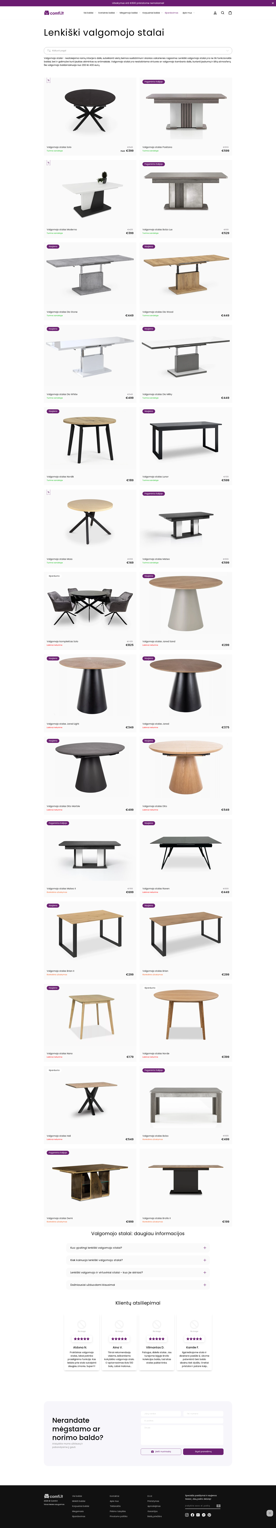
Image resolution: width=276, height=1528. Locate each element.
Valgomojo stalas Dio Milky (157, 394)
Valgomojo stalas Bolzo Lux (157, 229)
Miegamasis (78, 1511)
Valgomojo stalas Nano (60, 1053)
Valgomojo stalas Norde (155, 1053)
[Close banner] (273, 3)
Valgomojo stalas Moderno (62, 229)
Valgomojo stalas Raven (155, 888)
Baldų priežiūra (154, 1516)
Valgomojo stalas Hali (59, 1136)
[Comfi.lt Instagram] (187, 1515)
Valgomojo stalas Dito (154, 806)
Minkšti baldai (78, 1501)
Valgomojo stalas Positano (157, 147)
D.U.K (149, 1496)
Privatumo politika (118, 1516)
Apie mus (187, 12)
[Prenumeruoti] (218, 1506)
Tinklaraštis (115, 1506)
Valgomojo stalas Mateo (156, 559)
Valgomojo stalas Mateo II (61, 888)
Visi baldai (88, 12)
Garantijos (152, 1511)
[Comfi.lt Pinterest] (209, 1515)
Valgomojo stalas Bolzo (155, 1136)
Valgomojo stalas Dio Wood (157, 312)
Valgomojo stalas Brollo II (156, 1218)
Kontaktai (114, 1496)
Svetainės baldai (106, 12)
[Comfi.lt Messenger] (203, 1515)
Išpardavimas (171, 12)
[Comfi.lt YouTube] (198, 1515)
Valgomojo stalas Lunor (155, 476)
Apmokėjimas (154, 1506)
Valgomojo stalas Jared (155, 723)
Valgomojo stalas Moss (59, 559)
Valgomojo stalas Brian (155, 971)
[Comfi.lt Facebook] (192, 1515)
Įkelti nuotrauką (163, 1451)
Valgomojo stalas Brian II (60, 971)
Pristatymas (153, 1501)
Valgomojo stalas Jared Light (63, 723)
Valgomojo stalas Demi (60, 1218)
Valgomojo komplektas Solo (62, 641)
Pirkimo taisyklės (118, 1511)
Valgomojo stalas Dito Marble (63, 806)
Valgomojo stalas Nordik (60, 476)
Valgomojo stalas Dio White (62, 394)
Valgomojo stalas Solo (59, 147)
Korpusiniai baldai (151, 12)
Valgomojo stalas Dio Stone (62, 312)
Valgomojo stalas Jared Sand (158, 641)
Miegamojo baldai (129, 12)
